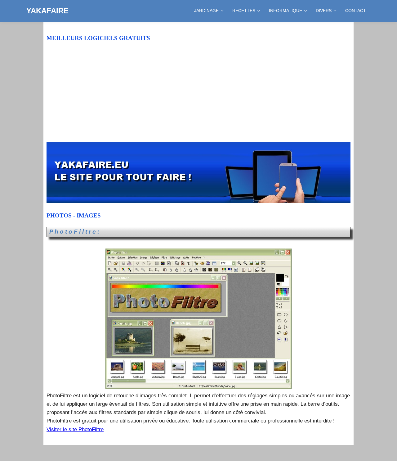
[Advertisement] (198, 95)
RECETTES (243, 10)
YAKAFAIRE (47, 11)
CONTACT (355, 10)
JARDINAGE (206, 10)
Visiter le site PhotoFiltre (75, 429)
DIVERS (324, 10)
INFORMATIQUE (285, 10)
